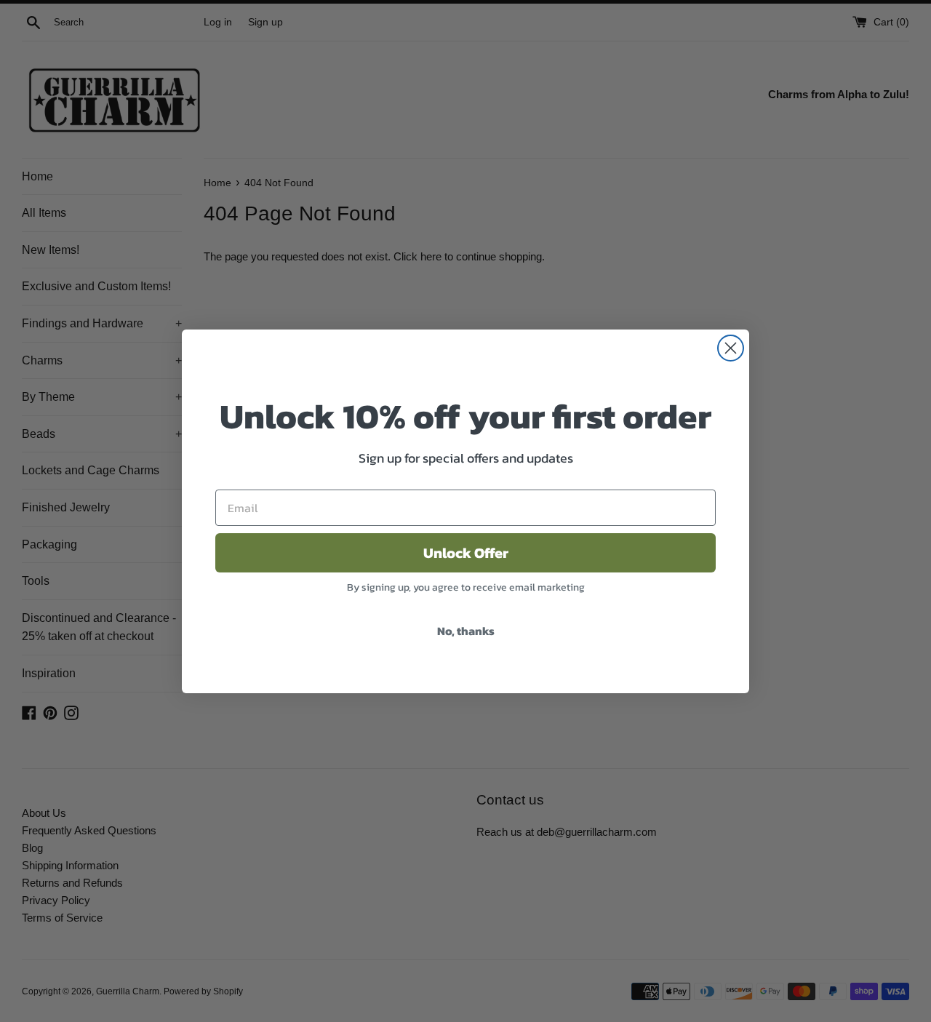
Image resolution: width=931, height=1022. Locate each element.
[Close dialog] (730, 348)
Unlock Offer (465, 553)
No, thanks (466, 630)
